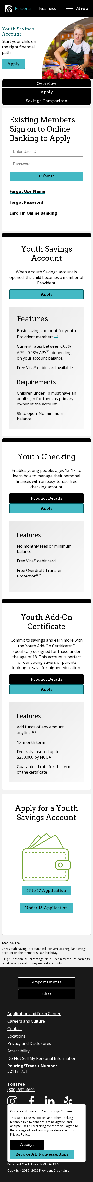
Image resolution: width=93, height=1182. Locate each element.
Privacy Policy (19, 1134)
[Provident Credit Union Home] (10, 8)
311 (48, 351)
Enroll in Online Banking (33, 213)
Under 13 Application (46, 907)
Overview (46, 83)
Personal (23, 8)
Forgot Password (26, 202)
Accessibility (18, 1051)
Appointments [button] (47, 982)
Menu (82, 8)
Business (47, 8)
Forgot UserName (27, 191)
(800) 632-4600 (21, 1089)
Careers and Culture (26, 1021)
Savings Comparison (46, 100)
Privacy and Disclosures (29, 1043)
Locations (16, 1036)
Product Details (46, 498)
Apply (13, 63)
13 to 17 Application (46, 890)
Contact (14, 1028)
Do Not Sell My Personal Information (41, 1058)
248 (56, 336)
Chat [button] (46, 994)
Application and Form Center (34, 1013)
